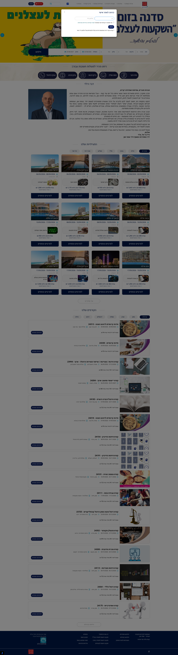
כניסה (111, 27)
